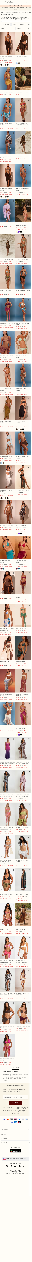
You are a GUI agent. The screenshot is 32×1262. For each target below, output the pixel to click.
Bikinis (14, 24)
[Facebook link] (11, 1166)
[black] (21, 232)
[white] (3, 65)
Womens (8, 12)
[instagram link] (7, 1166)
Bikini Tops (22, 24)
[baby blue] (17, 63)
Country (15, 1154)
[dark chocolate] (1, 65)
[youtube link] (15, 1166)
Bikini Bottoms (6, 24)
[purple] (19, 232)
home (2, 12)
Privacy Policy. (16, 1113)
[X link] (24, 1166)
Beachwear (24, 12)
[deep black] (8, 65)
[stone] (17, 232)
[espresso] (5, 65)
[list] (15, 5)
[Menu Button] (2, 2)
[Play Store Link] (15, 1150)
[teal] (3, 569)
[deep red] (1, 569)
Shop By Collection (15, 12)
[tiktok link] (20, 1166)
